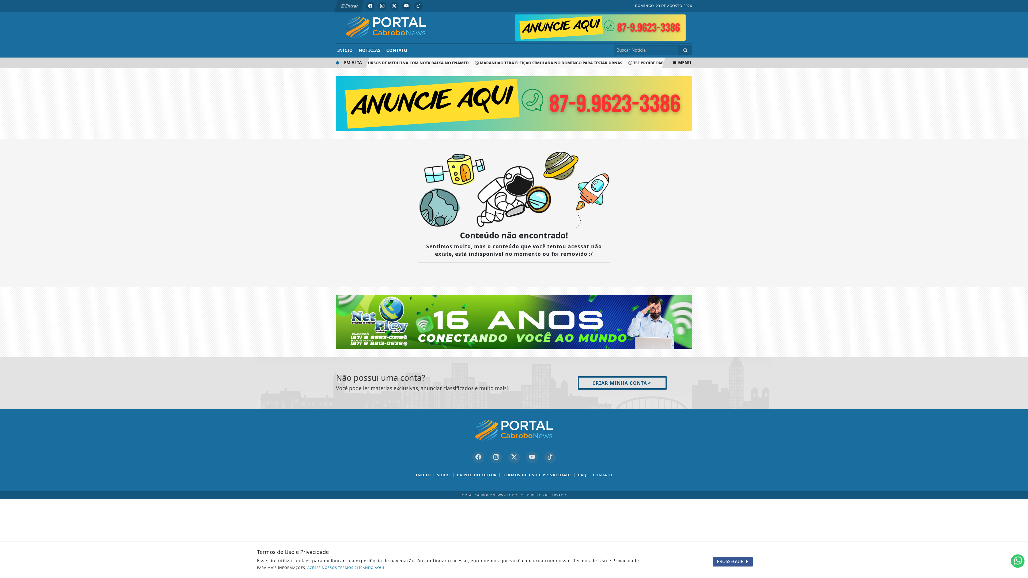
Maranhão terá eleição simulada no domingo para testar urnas (539, 62)
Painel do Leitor (477, 474)
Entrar (351, 6)
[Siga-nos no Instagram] (496, 457)
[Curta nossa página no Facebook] (478, 457)
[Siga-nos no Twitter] (514, 457)
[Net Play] (600, 27)
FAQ (582, 474)
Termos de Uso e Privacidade (537, 474)
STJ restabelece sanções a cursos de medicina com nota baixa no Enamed (378, 62)
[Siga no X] (394, 6)
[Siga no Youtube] (406, 6)
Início (345, 50)
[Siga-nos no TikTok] (550, 457)
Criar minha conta (619, 383)
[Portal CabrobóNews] (386, 27)
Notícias (369, 50)
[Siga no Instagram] (382, 6)
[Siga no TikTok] (418, 6)
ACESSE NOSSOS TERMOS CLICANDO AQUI (345, 567)
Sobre (444, 474)
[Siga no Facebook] (370, 6)
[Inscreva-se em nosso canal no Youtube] (532, 457)
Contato (396, 50)
